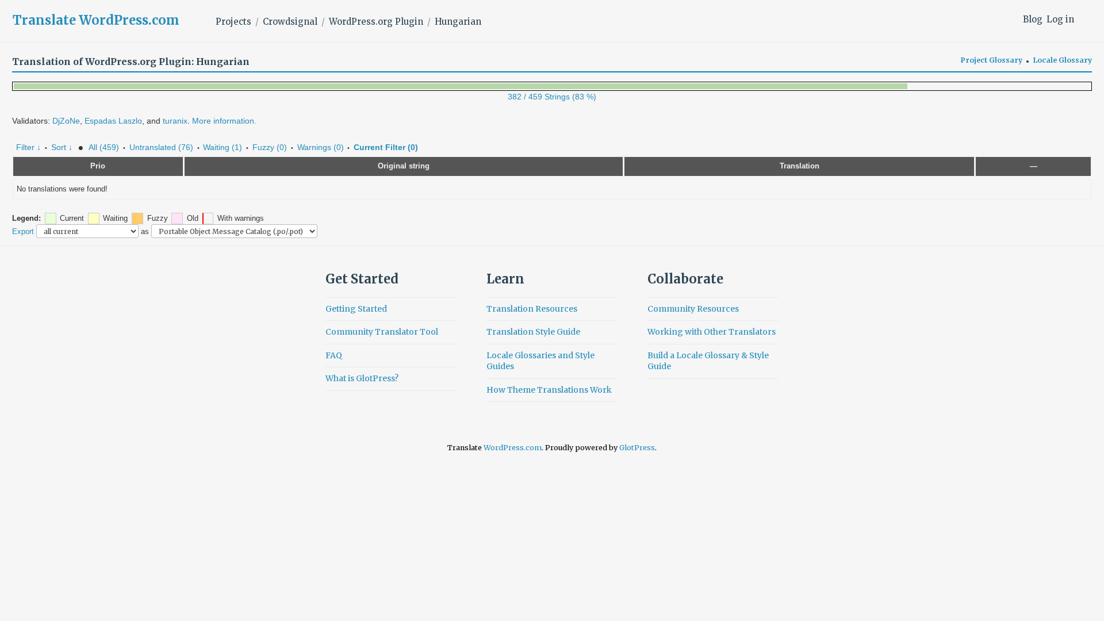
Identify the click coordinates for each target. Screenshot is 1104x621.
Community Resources (693, 309)
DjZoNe (66, 120)
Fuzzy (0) (269, 147)
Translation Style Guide (533, 332)
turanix (175, 120)
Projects (233, 21)
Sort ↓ (61, 147)
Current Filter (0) (386, 147)
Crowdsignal (290, 21)
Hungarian (458, 21)
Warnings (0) (320, 147)
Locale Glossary (1062, 60)
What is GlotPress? (361, 378)
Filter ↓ (28, 147)
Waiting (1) (222, 147)
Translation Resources (531, 309)
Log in (1060, 19)
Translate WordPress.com (96, 20)
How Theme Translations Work (549, 390)
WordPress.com (513, 447)
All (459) (104, 147)
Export (23, 231)
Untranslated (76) (161, 147)
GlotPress (637, 447)
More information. (224, 120)
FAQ (333, 355)
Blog (1032, 19)
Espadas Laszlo (113, 120)
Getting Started (356, 309)
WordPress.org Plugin (376, 21)
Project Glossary (991, 60)
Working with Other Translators (711, 332)
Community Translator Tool (381, 332)
